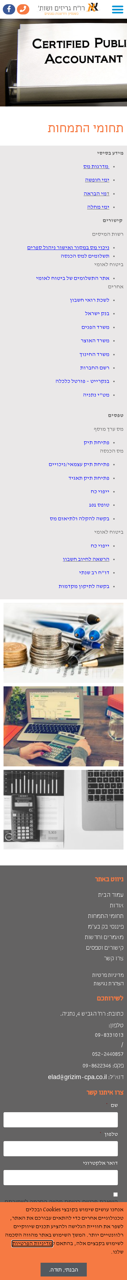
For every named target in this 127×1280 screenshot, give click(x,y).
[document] (63, 640)
